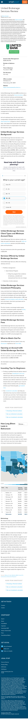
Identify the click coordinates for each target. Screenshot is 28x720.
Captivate (3, 625)
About (2, 621)
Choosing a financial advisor (14, 411)
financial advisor (18, 95)
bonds (23, 309)
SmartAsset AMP (5, 628)
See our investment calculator (14, 417)
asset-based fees (5, 121)
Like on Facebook (8, 646)
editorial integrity (18, 19)
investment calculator (11, 391)
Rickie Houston (5, 16)
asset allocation (19, 299)
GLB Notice (3, 669)
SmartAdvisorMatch (5, 635)
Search (2, 618)
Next (14, 212)
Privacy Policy (4, 664)
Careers (3, 607)
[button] (16, 475)
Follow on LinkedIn (8, 651)
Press (2, 632)
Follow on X (6, 648)
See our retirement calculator (14, 414)
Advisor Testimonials (6, 630)
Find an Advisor (25, 2)
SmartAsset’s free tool (18, 373)
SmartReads (4, 623)
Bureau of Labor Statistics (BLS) (11, 575)
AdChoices (3, 666)
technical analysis (10, 299)
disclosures (4, 343)
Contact (3, 605)
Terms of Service (5, 662)
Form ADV (18, 343)
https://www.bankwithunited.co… (12, 87)
